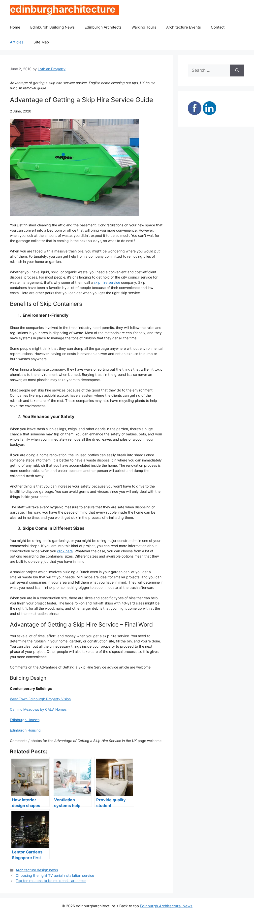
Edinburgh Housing (25, 730)
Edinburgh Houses (24, 720)
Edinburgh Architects (103, 27)
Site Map (41, 42)
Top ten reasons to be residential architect (51, 881)
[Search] (237, 70)
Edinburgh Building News (52, 27)
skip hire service (107, 282)
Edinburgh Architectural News (166, 906)
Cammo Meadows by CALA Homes (38, 709)
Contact (217, 27)
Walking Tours (143, 27)
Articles (17, 42)
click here (65, 551)
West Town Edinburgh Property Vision (40, 699)
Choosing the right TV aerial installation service (55, 875)
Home (15, 27)
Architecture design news (37, 870)
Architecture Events (183, 27)
